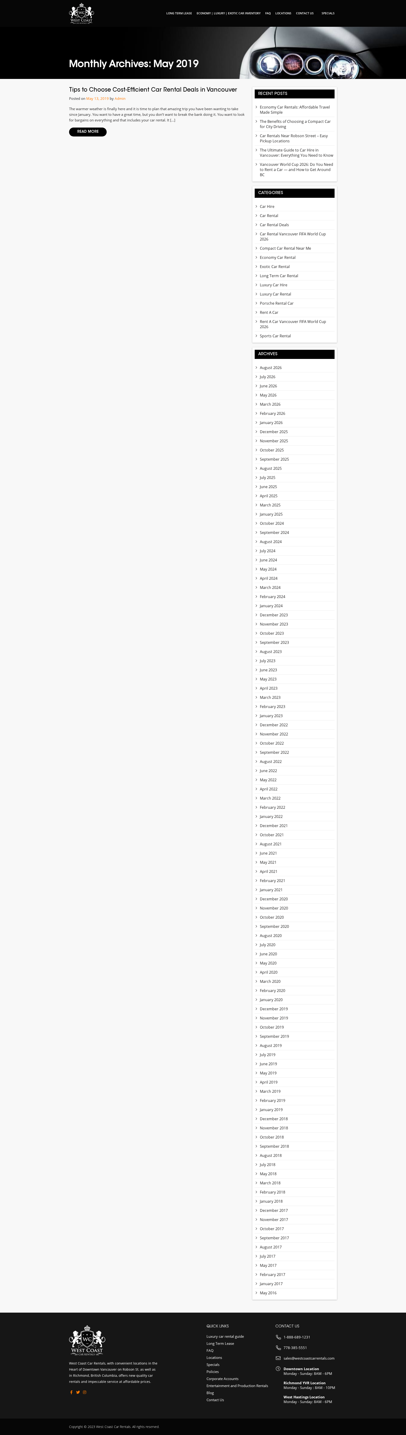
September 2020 (274, 926)
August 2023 (271, 651)
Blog (210, 1392)
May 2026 (268, 395)
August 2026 (271, 367)
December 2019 (274, 1008)
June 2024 (268, 560)
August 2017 (271, 1247)
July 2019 (267, 1054)
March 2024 (270, 587)
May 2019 (268, 1073)
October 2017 (272, 1228)
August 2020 (271, 935)
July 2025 (267, 477)
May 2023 (268, 679)
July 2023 (267, 660)
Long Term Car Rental (279, 275)
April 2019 (268, 1082)
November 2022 (274, 734)
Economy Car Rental (278, 257)
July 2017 (267, 1256)
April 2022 (268, 789)
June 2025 (268, 486)
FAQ (268, 13)
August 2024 (271, 541)
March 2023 (270, 697)
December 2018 (274, 1118)
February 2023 (272, 706)
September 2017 (274, 1238)
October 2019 (272, 1027)
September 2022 (274, 752)
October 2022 (272, 743)
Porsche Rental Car (277, 303)
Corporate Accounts (222, 1378)
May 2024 (268, 569)
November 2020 (274, 908)
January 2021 (271, 889)
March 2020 (270, 981)
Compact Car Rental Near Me (285, 248)
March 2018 (270, 1183)
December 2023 (274, 615)
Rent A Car (269, 312)
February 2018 (272, 1192)
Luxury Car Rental (275, 294)
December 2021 (274, 825)
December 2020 (274, 899)
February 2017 (272, 1274)
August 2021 (271, 844)
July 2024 (267, 550)
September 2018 (274, 1146)
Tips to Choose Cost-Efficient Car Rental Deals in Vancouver (153, 90)
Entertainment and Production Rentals (237, 1385)
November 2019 (274, 1018)
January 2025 (271, 514)
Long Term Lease (179, 13)
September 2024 (274, 532)
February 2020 (272, 990)
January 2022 (271, 816)
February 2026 (272, 413)
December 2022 (274, 724)
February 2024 (272, 596)
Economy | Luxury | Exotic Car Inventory (229, 13)
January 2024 (271, 605)
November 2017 (274, 1219)
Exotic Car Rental (275, 266)
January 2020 (271, 999)
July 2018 (267, 1164)
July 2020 (267, 944)
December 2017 (274, 1210)
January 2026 (271, 422)
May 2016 (268, 1292)
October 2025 (272, 450)
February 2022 (272, 807)
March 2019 (270, 1091)
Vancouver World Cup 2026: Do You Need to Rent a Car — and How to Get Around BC (296, 169)
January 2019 (271, 1109)
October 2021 (272, 834)
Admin (120, 98)
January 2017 (271, 1283)
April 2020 (268, 972)
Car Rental (269, 215)
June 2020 (268, 954)
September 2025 (274, 459)
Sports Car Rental (275, 335)
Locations (283, 13)
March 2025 (270, 505)
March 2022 (270, 798)
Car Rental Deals (274, 224)
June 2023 (268, 670)
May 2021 (268, 862)
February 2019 (272, 1100)
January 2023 (271, 715)
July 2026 (267, 376)
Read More (88, 132)
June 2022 (268, 770)
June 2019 (268, 1063)
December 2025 (274, 431)
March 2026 (270, 404)
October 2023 (272, 633)
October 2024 (272, 523)
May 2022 (268, 779)
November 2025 (274, 440)
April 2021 (268, 871)
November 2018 (274, 1128)
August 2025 (271, 468)
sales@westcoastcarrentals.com (309, 1358)
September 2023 (274, 642)
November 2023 (274, 624)
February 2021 (272, 880)
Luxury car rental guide (225, 1336)
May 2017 (268, 1265)
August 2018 (271, 1155)
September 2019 (274, 1036)
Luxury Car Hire (273, 285)
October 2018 (272, 1137)
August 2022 (271, 761)
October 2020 (272, 917)
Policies (213, 1371)
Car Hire (267, 206)
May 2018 (268, 1173)
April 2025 (268, 495)
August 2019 (271, 1045)
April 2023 (268, 688)
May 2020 (268, 963)
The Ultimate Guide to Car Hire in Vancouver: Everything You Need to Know (296, 153)
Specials (328, 13)
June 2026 (268, 386)
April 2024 (268, 578)
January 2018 (271, 1201)
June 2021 (268, 853)
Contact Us (305, 13)
